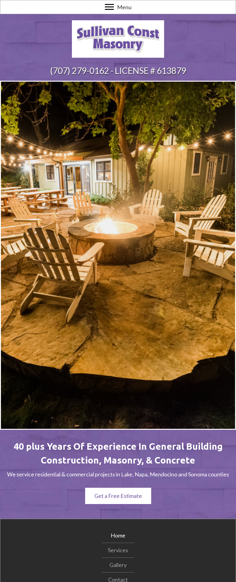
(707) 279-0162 (79, 70)
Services (118, 550)
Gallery (118, 565)
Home (118, 535)
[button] (118, 496)
